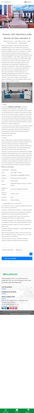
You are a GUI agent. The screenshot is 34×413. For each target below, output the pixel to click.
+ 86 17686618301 (13, 306)
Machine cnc (19, 250)
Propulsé (25, 43)
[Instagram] (13, 308)
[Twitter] (8, 308)
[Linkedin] (5, 308)
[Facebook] (3, 308)
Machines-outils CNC (8, 250)
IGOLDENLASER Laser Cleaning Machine (19, 313)
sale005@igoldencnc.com (12, 304)
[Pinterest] (16, 308)
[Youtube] (11, 308)
